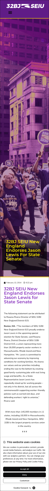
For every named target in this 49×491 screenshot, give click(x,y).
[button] (10, 12)
